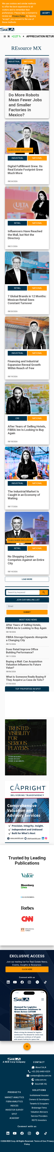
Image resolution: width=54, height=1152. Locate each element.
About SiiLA (40, 1067)
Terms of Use (40, 1141)
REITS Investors (39, 1120)
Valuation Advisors (39, 1112)
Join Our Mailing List (28, 600)
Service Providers (39, 1116)
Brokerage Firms (39, 1108)
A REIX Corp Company (14, 1062)
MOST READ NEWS (28, 619)
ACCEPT (46, 13)
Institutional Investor (39, 1095)
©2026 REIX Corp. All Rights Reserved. (17, 1141)
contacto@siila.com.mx (40, 1075)
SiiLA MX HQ (41, 1084)
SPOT (14, 1114)
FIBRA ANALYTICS (14, 1101)
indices (14, 1105)
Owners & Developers (39, 1099)
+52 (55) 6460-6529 (41, 1071)
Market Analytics (14, 1097)
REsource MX (26, 48)
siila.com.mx (40, 1080)
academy (14, 1118)
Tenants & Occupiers (39, 1103)
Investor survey (14, 1110)
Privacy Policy (18, 16)
